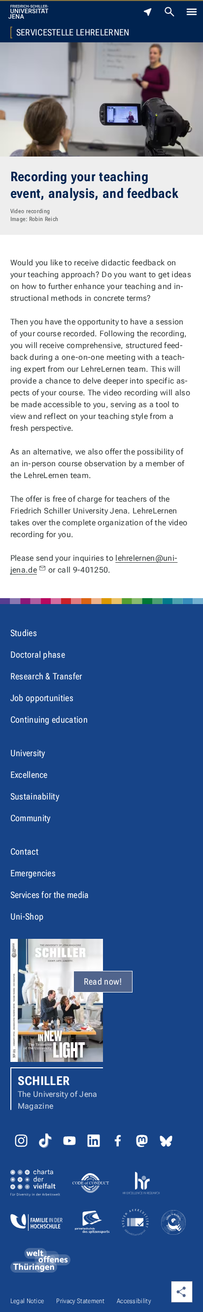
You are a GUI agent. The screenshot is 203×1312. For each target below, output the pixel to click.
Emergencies (33, 873)
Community (30, 818)
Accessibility (134, 1301)
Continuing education (49, 719)
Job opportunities (41, 698)
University (27, 753)
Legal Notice (27, 1301)
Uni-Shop (27, 916)
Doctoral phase (37, 654)
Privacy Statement (80, 1301)
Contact (24, 851)
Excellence (29, 774)
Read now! (103, 981)
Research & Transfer (46, 676)
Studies (23, 633)
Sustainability (34, 796)
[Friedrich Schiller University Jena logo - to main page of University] (28, 12)
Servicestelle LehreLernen (73, 32)
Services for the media (49, 895)
